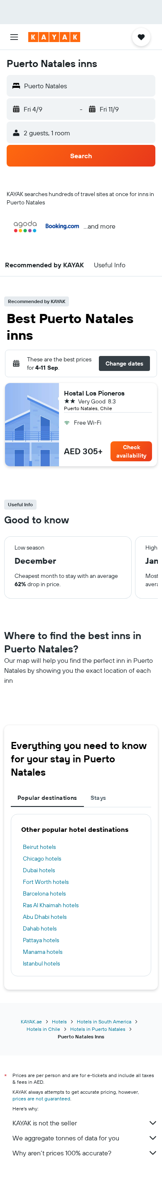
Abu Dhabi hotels (44, 917)
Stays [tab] (98, 797)
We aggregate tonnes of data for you (65, 1138)
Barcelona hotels (44, 893)
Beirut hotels (39, 847)
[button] (14, 37)
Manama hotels (42, 952)
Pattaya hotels (41, 940)
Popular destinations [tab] (47, 797)
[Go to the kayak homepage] (54, 37)
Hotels (59, 1021)
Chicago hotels (42, 858)
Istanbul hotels (41, 963)
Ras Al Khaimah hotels (51, 905)
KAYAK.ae (31, 1021)
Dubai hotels (39, 870)
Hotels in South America (104, 1021)
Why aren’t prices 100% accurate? (61, 1153)
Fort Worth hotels (46, 882)
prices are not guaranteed (41, 1098)
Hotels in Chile (43, 1029)
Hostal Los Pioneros (94, 393)
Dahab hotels (39, 928)
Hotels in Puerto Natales (97, 1029)
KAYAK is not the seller (44, 1123)
